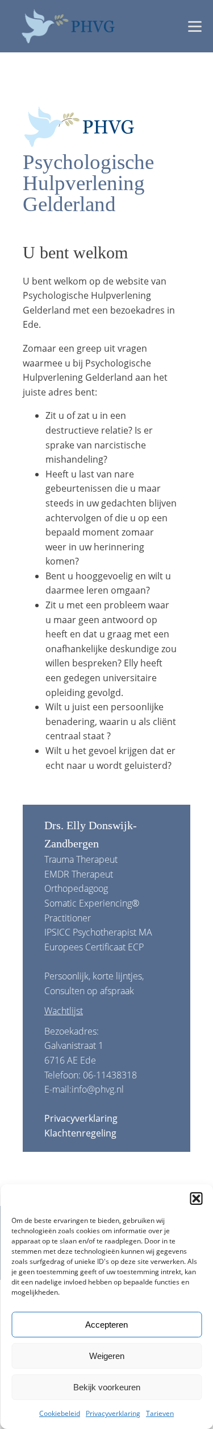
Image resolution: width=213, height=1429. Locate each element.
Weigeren (106, 1356)
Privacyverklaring (113, 1413)
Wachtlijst (63, 1010)
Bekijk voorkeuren (106, 1387)
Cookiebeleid (59, 1413)
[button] (196, 1198)
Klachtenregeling (80, 1133)
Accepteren (106, 1324)
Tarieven (160, 1413)
